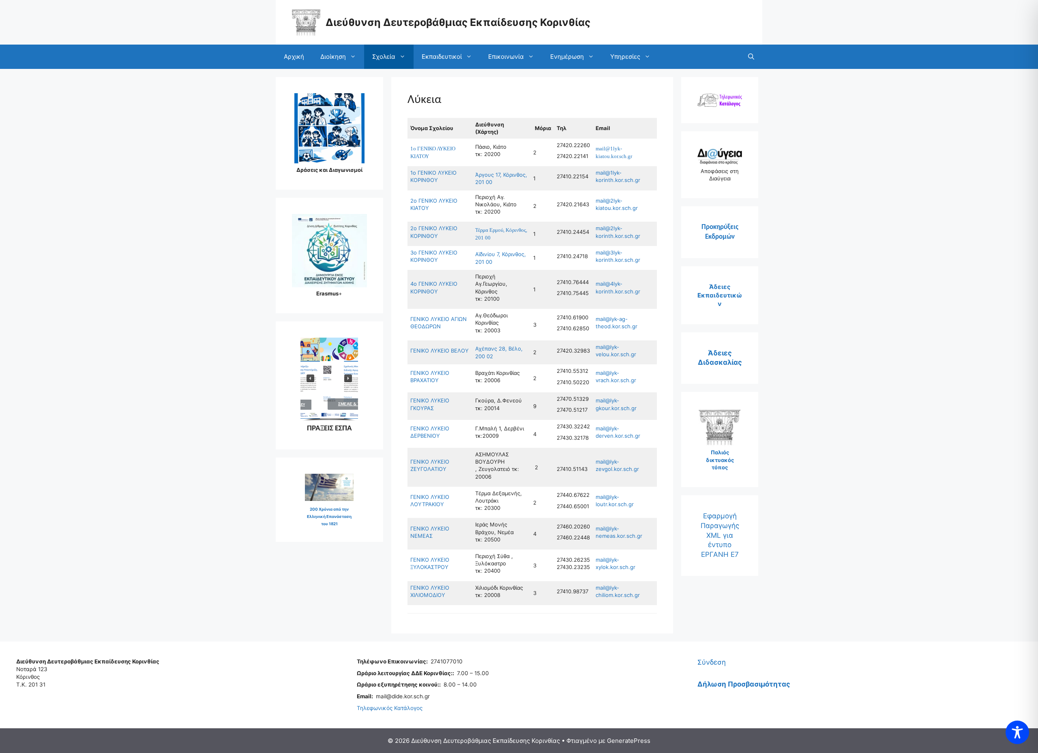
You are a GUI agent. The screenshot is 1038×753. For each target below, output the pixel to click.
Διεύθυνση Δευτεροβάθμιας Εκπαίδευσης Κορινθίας (458, 22)
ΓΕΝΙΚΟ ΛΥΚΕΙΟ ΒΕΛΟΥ (439, 350)
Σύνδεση (711, 662)
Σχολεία (383, 56)
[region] (329, 379)
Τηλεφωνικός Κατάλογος (389, 708)
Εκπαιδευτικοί (442, 56)
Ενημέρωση (567, 56)
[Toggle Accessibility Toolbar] (1017, 732)
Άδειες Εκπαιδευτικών (719, 295)
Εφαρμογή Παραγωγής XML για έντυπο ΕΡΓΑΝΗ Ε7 (720, 535)
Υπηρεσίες (625, 56)
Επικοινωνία (506, 56)
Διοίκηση (333, 56)
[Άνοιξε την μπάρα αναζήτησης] (751, 57)
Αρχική (294, 56)
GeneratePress (628, 740)
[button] (331, 378)
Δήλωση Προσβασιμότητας (743, 684)
